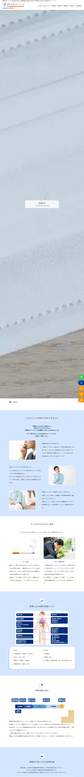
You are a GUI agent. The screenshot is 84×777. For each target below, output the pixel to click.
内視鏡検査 (78, 6)
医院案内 (53, 6)
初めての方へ (46, 6)
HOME (40, 6)
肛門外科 (71, 6)
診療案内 (59, 6)
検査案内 (65, 6)
